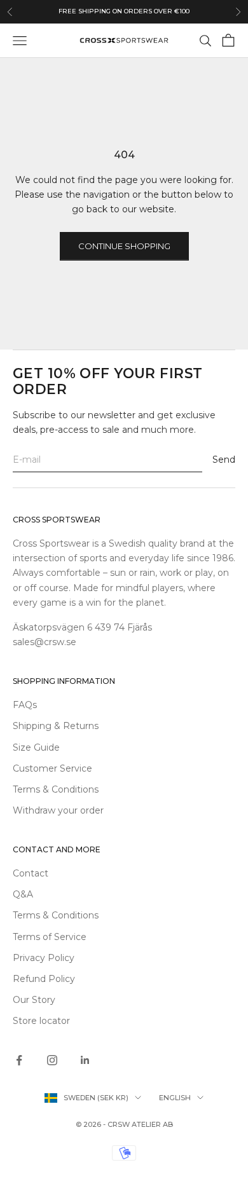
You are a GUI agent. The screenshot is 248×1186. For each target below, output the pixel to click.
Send (223, 459)
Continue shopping (124, 246)
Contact (30, 873)
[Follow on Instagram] (52, 1060)
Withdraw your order (58, 810)
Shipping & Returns (56, 726)
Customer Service (52, 768)
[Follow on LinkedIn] (85, 1060)
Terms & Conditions (56, 789)
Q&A (23, 894)
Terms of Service (49, 937)
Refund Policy (44, 979)
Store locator (41, 1020)
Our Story (34, 999)
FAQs (25, 705)
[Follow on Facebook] (19, 1060)
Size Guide (36, 747)
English (175, 1097)
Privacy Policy (43, 958)
